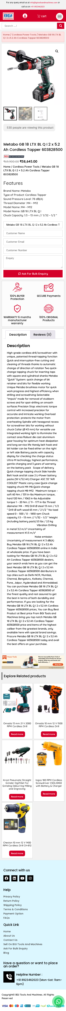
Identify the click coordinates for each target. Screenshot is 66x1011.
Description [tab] (18, 334)
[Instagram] (30, 878)
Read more (17, 734)
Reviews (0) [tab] (42, 334)
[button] (57, 51)
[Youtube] (22, 878)
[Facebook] (6, 878)
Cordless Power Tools (24, 34)
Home (6, 34)
